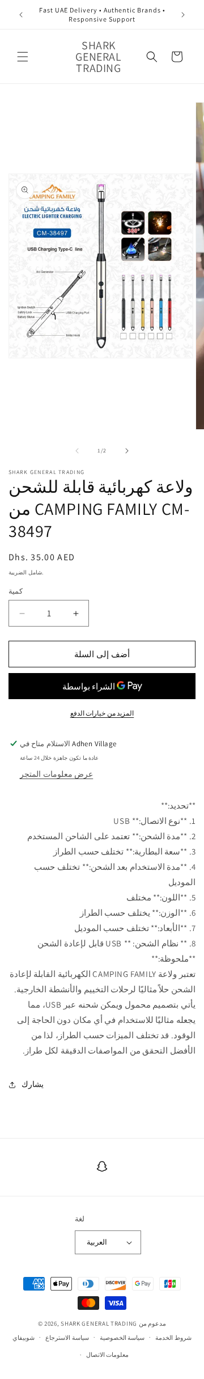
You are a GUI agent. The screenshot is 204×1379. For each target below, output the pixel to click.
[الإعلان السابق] (20, 14)
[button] (22, 56)
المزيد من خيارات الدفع (102, 713)
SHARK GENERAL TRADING (99, 1323)
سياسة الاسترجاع (67, 1338)
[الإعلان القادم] (183, 14)
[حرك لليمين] (126, 450)
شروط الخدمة (173, 1338)
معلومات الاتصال (107, 1355)
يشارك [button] (33, 1084)
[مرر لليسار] (77, 450)
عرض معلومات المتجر (56, 774)
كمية (15, 591)
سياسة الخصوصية (122, 1338)
